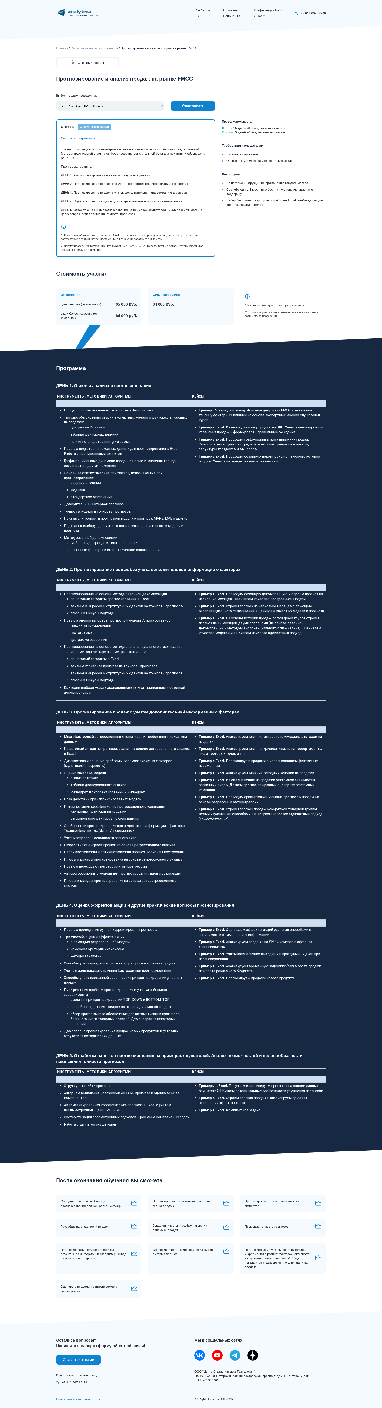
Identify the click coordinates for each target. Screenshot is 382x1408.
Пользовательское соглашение (78, 1399)
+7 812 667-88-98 (74, 1382)
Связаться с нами (78, 1360)
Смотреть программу (77, 138)
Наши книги (231, 16)
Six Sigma (203, 10)
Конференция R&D (268, 10)
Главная (62, 48)
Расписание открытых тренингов (94, 48)
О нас (258, 16)
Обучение (230, 10)
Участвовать (193, 106)
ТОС (199, 16)
